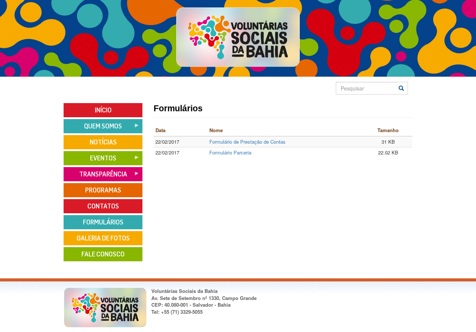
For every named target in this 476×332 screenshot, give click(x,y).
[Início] (237, 36)
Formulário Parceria (230, 152)
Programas (103, 190)
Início (103, 110)
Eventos (90, 160)
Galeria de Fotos (103, 238)
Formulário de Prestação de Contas (247, 141)
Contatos (103, 206)
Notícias (103, 142)
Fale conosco (103, 254)
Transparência (95, 176)
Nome (216, 130)
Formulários (103, 222)
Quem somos (93, 128)
